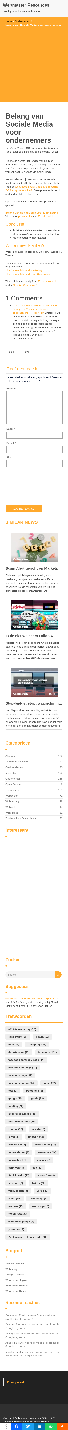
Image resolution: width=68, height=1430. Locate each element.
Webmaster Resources (26, 5)
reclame (44, 1159)
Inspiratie (10, 772)
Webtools (10, 807)
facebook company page (26, 1059)
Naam (10, 428)
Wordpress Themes (16, 1285)
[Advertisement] (34, 63)
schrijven (16, 1167)
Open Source (13, 784)
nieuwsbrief (18, 1159)
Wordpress (11, 812)
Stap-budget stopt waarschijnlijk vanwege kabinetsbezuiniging (34, 703)
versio (42, 1190)
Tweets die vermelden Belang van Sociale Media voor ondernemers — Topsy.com (35, 309)
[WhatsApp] (51, 1426)
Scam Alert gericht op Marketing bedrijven (34, 568)
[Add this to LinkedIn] (39, 1426)
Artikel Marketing (15, 1263)
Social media (41, 151)
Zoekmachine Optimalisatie (21, 818)
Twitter (54, 151)
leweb (14, 1136)
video (14, 1198)
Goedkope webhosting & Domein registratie (30, 998)
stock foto (46, 1175)
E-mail (11, 443)
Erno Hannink (46, 216)
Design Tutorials (14, 1274)
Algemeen (11, 755)
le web (38, 1129)
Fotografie (34, 1090)
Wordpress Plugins (16, 1280)
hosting (15, 1106)
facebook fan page (22, 1067)
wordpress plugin (21, 1221)
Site (8, 457)
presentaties (25, 216)
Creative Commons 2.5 (26, 285)
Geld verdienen (14, 767)
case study (17, 1036)
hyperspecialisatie (22, 1113)
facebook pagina (21, 1082)
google (15, 1098)
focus (49, 1082)
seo (37, 1167)
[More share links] (62, 1426)
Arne (13, 147)
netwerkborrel (18, 1152)
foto (12, 1090)
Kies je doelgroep (22, 1121)
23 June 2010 (24, 305)
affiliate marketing (22, 1029)
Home (8, 21)
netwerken (47, 1152)
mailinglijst (17, 1144)
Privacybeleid (15, 1382)
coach (42, 1036)
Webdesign (11, 795)
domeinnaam (19, 1052)
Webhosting (12, 801)
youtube (16, 1229)
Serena (10, 1315)
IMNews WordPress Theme (33, 1421)
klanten (15, 1129)
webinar (16, 1206)
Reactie (11, 388)
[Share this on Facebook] (16, 1426)
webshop (40, 1206)
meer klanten (45, 1144)
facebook (17, 151)
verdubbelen (18, 1190)
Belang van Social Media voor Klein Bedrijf (31, 212)
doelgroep (37, 1044)
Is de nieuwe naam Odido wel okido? (34, 636)
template (15, 1183)
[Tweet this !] (28, 1426)
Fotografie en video (16, 761)
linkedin (28, 151)
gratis (37, 1098)
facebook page (20, 1075)
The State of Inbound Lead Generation (27, 273)
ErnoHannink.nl (47, 281)
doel (13, 1044)
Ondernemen (22, 21)
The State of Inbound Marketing (23, 270)
